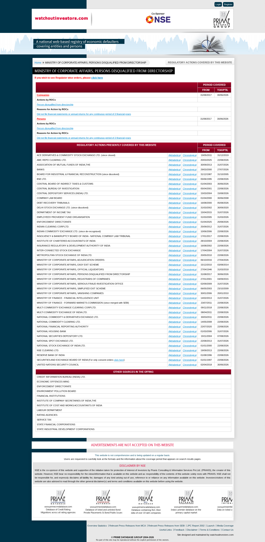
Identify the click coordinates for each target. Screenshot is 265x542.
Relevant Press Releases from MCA (127, 525)
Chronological (189, 155)
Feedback (179, 530)
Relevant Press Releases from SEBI (166, 525)
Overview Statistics (97, 525)
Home (38, 62)
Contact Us (228, 530)
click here (97, 77)
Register (228, 4)
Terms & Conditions (210, 530)
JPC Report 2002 (196, 525)
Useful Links (165, 530)
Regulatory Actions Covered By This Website (200, 62)
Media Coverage (225, 525)
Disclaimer (192, 530)
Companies (43, 95)
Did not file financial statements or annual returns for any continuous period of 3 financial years (84, 114)
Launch (210, 525)
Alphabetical (175, 155)
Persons (41, 119)
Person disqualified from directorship (55, 104)
